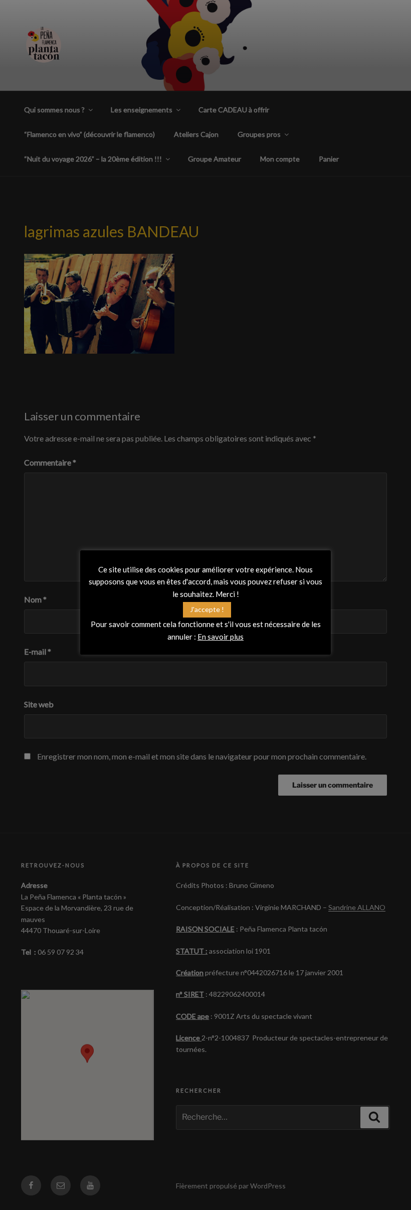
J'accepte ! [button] (207, 609)
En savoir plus (220, 636)
